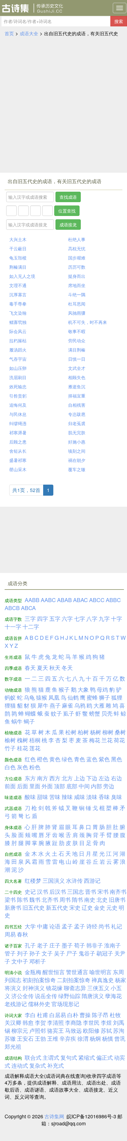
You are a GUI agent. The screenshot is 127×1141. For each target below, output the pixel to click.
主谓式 (51, 1057)
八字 (91, 618)
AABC (48, 600)
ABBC (113, 600)
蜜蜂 (92, 697)
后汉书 (57, 891)
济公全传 (22, 996)
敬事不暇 (76, 331)
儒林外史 (39, 1004)
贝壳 (107, 713)
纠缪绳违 (18, 423)
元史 (111, 907)
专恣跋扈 (76, 414)
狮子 (104, 697)
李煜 (106, 1022)
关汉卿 (13, 1022)
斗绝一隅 (76, 294)
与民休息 (18, 414)
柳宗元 (19, 1030)
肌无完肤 (76, 432)
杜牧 (115, 1015)
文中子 (19, 961)
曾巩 (119, 1038)
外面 (47, 786)
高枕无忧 (76, 248)
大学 (30, 926)
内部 (96, 786)
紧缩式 (86, 1057)
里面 (34, 786)
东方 (30, 778)
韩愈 (28, 1022)
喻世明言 (100, 972)
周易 (10, 934)
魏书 (34, 899)
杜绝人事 (76, 239)
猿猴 (41, 697)
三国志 (75, 891)
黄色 (54, 759)
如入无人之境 (22, 276)
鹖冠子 (104, 953)
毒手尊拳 (18, 304)
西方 (54, 778)
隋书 (77, 899)
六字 (67, 618)
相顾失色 (76, 377)
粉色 (34, 767)
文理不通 (18, 285)
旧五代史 (34, 907)
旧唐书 (117, 899)
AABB (32, 600)
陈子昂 (100, 1015)
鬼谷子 (87, 953)
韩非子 (94, 945)
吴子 (59, 953)
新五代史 (57, 907)
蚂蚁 (10, 697)
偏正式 (104, 1057)
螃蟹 (94, 713)
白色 (10, 767)
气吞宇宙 (18, 359)
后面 (22, 786)
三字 (30, 618)
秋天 (54, 667)
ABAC (80, 600)
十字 (116, 618)
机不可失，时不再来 (87, 322)
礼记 (116, 926)
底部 (71, 786)
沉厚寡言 (18, 294)
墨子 (67, 945)
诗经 (91, 926)
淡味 (91, 797)
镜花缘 (54, 988)
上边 (79, 778)
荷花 (119, 740)
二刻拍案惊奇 (73, 980)
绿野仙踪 (69, 996)
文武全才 (76, 368)
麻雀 (67, 705)
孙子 (34, 953)
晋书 (90, 891)
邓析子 (37, 961)
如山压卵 (18, 368)
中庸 (42, 926)
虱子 (68, 713)
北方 (67, 778)
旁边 (108, 786)
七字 (79, 618)
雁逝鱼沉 (76, 386)
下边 (91, 778)
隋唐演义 (93, 996)
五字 (54, 618)
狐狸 (116, 697)
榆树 (10, 740)
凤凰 (53, 697)
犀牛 (42, 705)
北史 (102, 899)
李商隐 (73, 1022)
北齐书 (50, 899)
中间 (84, 786)
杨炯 (95, 1038)
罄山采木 (18, 469)
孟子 (67, 926)
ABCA (28, 608)
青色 (79, 759)
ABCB (12, 608)
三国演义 (54, 880)
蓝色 (91, 759)
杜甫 (42, 1015)
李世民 (91, 1022)
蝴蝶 (30, 713)
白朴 (72, 1015)
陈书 (22, 899)
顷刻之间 (76, 451)
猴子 (64, 689)
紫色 (104, 759)
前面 (10, 786)
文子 (47, 953)
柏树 (83, 732)
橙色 (42, 759)
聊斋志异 (75, 988)
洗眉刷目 (18, 377)
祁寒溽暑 (18, 432)
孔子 (30, 945)
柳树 (107, 732)
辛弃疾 (67, 1038)
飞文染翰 (18, 313)
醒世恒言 (54, 972)
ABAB (64, 600)
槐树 (22, 740)
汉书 (42, 891)
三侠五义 (98, 988)
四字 (42, 618)
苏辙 (10, 1038)
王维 (52, 1038)
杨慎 (107, 1038)
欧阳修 (91, 1030)
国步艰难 (76, 258)
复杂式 (37, 1065)
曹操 (85, 1015)
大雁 (98, 705)
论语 (54, 926)
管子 (10, 953)
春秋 (22, 934)
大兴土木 (18, 239)
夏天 (42, 667)
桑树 (120, 732)
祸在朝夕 (76, 460)
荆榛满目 (18, 267)
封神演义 (34, 988)
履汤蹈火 (18, 350)
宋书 (103, 891)
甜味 (42, 797)
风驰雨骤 (76, 313)
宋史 (74, 907)
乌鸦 (79, 705)
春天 (30, 667)
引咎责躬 (18, 396)
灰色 (22, 767)
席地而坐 (76, 285)
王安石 (25, 1038)
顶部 (59, 786)
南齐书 (118, 891)
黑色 (116, 759)
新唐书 (13, 907)
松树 (70, 732)
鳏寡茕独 (18, 322)
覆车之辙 (76, 469)
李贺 (40, 1022)
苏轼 (106, 1030)
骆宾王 (55, 1030)
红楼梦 (33, 880)
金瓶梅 (33, 972)
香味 (104, 797)
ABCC (96, 600)
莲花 (34, 748)
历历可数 (76, 267)
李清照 (55, 1022)
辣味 (67, 797)
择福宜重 (76, 396)
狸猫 (10, 705)
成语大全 (29, 33)
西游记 (92, 880)
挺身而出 (76, 276)
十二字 (31, 626)
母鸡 (102, 689)
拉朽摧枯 (18, 340)
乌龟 (29, 697)
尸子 (71, 953)
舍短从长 (18, 451)
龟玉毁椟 (18, 258)
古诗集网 (54, 1116)
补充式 (55, 1065)
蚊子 (56, 713)
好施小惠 (76, 442)
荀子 (79, 945)
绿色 (67, 759)
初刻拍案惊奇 (39, 980)
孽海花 (113, 996)
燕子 (55, 705)
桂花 (22, 748)
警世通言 (77, 972)
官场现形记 (65, 1004)
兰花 (107, 740)
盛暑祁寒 (18, 460)
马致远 (73, 1030)
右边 (116, 778)
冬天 (67, 667)
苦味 (54, 797)
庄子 (54, 945)
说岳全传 (46, 996)
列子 (22, 953)
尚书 (104, 926)
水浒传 (74, 880)
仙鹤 (73, 697)
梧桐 (34, 740)
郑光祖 (13, 1046)
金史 (99, 907)
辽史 (87, 907)
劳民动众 (76, 340)
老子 (42, 945)
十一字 (13, 626)
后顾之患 (18, 442)
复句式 (68, 1057)
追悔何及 (18, 405)
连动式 (19, 1065)
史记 (30, 891)
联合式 (33, 1057)
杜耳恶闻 (76, 304)
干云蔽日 (18, 248)
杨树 (95, 732)
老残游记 (16, 1004)
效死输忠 (18, 386)
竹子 (10, 748)
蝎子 (29, 721)
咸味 (79, 797)
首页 (9, 33)
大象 (83, 689)
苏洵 (118, 1030)
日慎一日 (76, 359)
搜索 (118, 21)
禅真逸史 (103, 980)
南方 (42, 778)
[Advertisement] (63, 106)
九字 (104, 618)
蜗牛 (17, 721)
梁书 (10, 899)
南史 (89, 899)
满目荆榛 (76, 350)
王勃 (40, 1038)
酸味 (30, 797)
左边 (104, 778)
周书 (65, 899)
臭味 (116, 797)
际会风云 (18, 331)
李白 (30, 1015)
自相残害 (76, 405)
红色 (30, 759)
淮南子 (112, 945)
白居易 (57, 1015)
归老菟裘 (76, 423)
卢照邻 (37, 1030)
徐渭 (82, 1038)
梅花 (94, 740)
